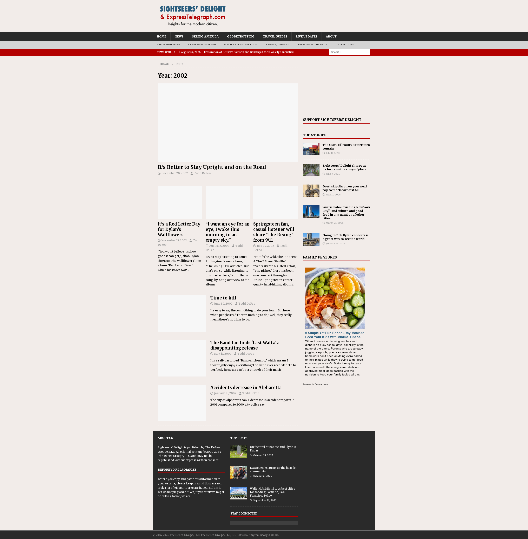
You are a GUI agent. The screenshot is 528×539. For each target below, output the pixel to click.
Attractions (345, 44)
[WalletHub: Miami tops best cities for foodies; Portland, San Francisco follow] (238, 493)
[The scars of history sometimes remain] (311, 149)
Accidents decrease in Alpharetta (246, 387)
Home (161, 36)
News (179, 36)
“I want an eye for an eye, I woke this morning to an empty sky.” (228, 232)
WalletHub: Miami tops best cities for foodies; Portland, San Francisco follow (272, 492)
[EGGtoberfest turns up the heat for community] (238, 472)
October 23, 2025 (263, 455)
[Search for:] (349, 52)
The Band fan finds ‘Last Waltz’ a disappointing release (244, 345)
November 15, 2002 (174, 240)
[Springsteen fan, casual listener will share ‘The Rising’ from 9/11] (275, 202)
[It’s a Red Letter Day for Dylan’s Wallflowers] (180, 202)
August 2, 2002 (219, 246)
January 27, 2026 (335, 243)
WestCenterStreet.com (241, 44)
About (331, 36)
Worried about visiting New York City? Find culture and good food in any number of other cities (346, 212)
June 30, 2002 (223, 303)
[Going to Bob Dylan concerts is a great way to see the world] (311, 239)
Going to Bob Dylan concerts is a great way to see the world (346, 237)
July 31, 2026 (333, 153)
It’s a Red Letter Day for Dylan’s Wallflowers (179, 229)
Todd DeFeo (202, 173)
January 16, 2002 (225, 393)
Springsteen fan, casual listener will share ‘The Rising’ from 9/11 (274, 232)
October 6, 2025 (262, 476)
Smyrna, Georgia (277, 44)
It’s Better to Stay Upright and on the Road (212, 167)
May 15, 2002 (222, 353)
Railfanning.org (168, 44)
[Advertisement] (336, 86)
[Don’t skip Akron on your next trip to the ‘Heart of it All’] (311, 191)
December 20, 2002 (174, 173)
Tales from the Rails (313, 44)
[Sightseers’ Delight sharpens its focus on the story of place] (311, 170)
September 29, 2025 (265, 500)
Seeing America (205, 36)
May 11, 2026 (333, 194)
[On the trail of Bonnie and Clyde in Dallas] (238, 451)
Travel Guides (275, 36)
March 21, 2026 (335, 222)
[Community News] (182, 403)
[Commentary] (182, 313)
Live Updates (306, 36)
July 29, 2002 (265, 246)
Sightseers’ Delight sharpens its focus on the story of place (344, 167)
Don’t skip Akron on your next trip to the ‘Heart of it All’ (345, 188)
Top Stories (314, 135)
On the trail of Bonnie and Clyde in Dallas (273, 448)
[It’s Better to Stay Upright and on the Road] (228, 122)
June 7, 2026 (333, 173)
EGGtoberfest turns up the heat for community (273, 469)
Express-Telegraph (202, 44)
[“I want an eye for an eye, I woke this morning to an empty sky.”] (228, 202)
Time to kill (223, 297)
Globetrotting (241, 36)
